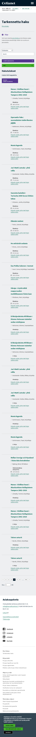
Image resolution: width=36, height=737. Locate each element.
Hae (4, 65)
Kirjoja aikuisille (8, 660)
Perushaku (5, 26)
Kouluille (5, 708)
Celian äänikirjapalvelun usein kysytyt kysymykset (14, 675)
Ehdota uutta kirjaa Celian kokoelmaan (15, 668)
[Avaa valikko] (32, 3)
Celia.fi (5, 613)
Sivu (3, 585)
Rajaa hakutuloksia (8, 80)
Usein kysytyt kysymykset (10, 701)
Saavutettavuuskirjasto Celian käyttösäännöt (12, 693)
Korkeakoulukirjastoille (10, 706)
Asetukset (8, 732)
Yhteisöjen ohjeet (8, 699)
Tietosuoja (6, 619)
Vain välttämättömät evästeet (13, 729)
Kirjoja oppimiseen (8, 665)
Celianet (15, 8)
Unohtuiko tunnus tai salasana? (12, 688)
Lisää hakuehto (8, 61)
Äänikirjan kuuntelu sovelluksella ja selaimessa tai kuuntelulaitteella (13, 682)
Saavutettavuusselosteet (11, 617)
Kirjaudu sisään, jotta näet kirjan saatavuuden (20, 107)
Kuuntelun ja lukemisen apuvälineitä (14, 690)
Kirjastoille (6, 704)
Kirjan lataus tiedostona (10, 685)
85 (26, 579)
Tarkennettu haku (8, 653)
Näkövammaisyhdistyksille (11, 711)
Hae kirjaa (26, 8)
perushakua (15, 38)
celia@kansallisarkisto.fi (11, 606)
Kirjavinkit (6, 658)
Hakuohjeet (6, 679)
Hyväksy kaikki (9, 725)
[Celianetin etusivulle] (8, 4)
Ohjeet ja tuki (7, 672)
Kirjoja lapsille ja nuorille (10, 663)
